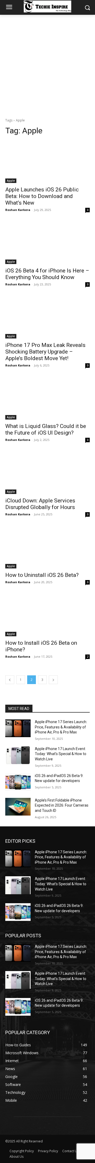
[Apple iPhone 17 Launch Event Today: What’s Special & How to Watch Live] (18, 755)
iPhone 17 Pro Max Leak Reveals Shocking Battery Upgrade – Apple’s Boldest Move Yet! (45, 351)
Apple (11, 180)
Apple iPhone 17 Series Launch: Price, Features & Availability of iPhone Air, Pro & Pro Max (61, 727)
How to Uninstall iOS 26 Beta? (42, 575)
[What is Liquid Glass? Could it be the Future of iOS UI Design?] (47, 398)
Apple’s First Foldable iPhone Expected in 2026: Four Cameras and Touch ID (61, 805)
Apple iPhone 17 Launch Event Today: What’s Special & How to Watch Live (60, 754)
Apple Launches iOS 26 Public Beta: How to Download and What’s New (42, 196)
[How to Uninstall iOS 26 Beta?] (47, 547)
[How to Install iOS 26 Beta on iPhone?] (47, 615)
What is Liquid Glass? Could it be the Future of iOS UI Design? (45, 429)
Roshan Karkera (17, 210)
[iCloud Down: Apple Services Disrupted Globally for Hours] (47, 473)
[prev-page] (9, 679)
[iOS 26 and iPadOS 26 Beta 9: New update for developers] (18, 782)
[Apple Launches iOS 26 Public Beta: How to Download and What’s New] (47, 162)
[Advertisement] (47, 64)
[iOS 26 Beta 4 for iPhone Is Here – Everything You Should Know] (47, 243)
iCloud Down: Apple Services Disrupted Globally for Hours (40, 503)
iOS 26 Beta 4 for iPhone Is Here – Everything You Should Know (47, 273)
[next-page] (53, 679)
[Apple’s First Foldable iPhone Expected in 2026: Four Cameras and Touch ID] (18, 807)
